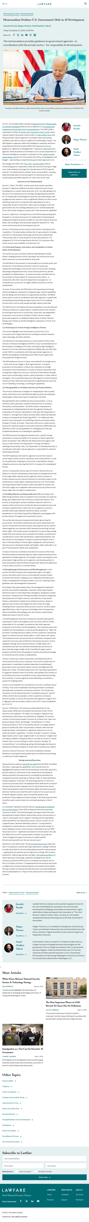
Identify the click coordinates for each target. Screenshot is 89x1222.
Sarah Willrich (7, 986)
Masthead (79, 1200)
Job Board (65, 1194)
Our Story (79, 1194)
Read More (20, 913)
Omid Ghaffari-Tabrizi (41, 26)
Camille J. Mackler (9, 1056)
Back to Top (81, 892)
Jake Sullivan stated (29, 764)
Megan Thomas (24, 26)
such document (38, 164)
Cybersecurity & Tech (11, 14)
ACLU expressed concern (38, 844)
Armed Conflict (8, 1081)
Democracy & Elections (11, 1108)
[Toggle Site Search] (85, 3)
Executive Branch (27, 14)
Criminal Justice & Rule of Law (14, 1097)
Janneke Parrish (10, 26)
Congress (6, 1086)
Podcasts (50, 1200)
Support (64, 1200)
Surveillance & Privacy (11, 1136)
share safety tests (44, 135)
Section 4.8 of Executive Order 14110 (35, 132)
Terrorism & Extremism (11, 1142)
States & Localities (10, 1131)
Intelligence (7, 1125)
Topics (49, 1194)
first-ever (28, 164)
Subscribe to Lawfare (74, 173)
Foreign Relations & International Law (17, 1120)
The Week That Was (45, 1172)
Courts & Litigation (10, 1092)
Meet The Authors (73, 164)
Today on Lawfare (25, 1172)
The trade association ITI (46, 855)
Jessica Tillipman (52, 1010)
